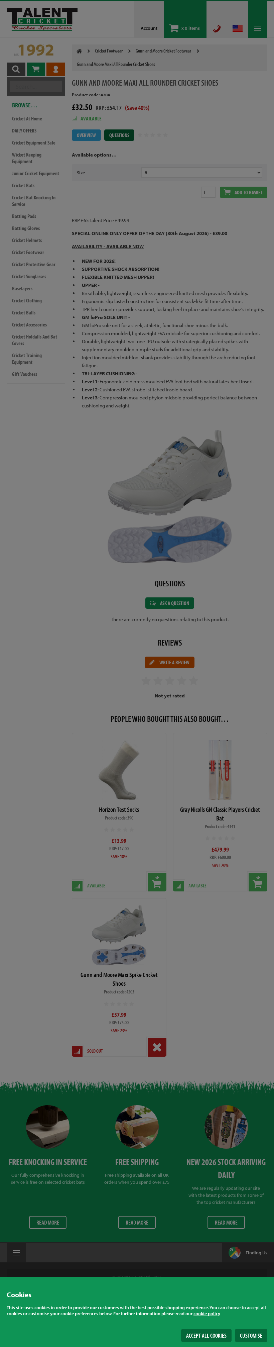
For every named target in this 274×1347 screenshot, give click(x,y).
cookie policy (206, 1314)
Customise (251, 1335)
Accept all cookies (206, 1335)
